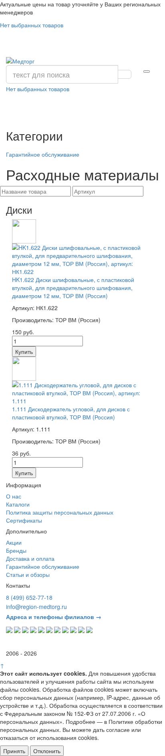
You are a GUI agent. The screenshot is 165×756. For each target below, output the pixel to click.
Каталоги (18, 504)
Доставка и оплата (30, 558)
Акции (14, 542)
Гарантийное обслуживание (42, 154)
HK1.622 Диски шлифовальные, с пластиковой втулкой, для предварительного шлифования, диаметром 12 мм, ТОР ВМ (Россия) (73, 288)
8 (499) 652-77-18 (29, 597)
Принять (14, 751)
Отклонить (46, 751)
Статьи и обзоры (28, 574)
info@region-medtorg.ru (36, 607)
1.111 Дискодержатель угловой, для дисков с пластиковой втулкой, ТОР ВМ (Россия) (71, 413)
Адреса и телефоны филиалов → (53, 617)
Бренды (16, 550)
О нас (13, 496)
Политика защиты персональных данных (59, 512)
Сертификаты (24, 520)
